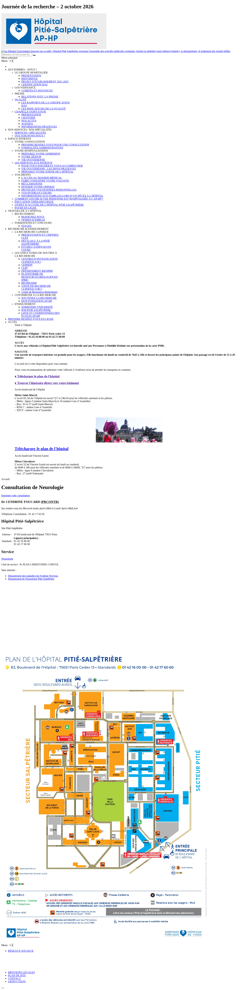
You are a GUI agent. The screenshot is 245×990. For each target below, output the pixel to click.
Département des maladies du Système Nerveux (33, 575)
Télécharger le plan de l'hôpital (41, 448)
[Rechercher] (34, 55)
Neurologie (7, 558)
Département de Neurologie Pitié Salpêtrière (31, 578)
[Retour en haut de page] (2, 987)
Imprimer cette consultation (15, 495)
